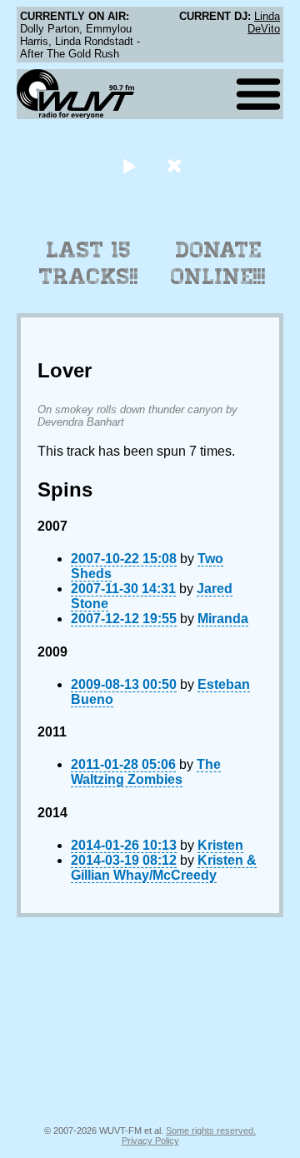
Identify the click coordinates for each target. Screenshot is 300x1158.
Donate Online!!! (218, 263)
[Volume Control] (176, 165)
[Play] (129, 165)
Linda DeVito (264, 22)
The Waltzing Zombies (146, 771)
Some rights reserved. (211, 1131)
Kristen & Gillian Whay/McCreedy (164, 867)
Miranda (223, 618)
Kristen (220, 845)
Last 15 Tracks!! (88, 263)
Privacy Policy (150, 1141)
